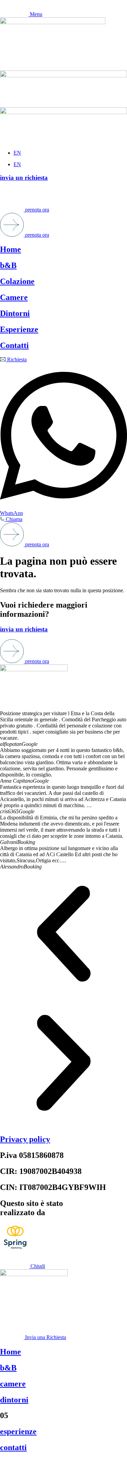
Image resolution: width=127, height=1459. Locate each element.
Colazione (17, 281)
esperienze (18, 1431)
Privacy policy (25, 1139)
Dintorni (15, 313)
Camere (14, 297)
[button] (63, 934)
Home (10, 249)
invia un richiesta (24, 177)
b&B (8, 265)
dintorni (14, 1399)
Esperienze (19, 329)
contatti (13, 1447)
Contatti (14, 345)
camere (13, 1383)
